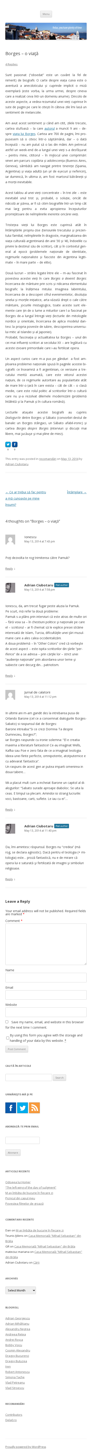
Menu (46, 14)
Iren (8, 1366)
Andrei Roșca (14, 1340)
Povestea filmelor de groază (24, 1204)
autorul (49, 128)
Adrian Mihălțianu (17, 1324)
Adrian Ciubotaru (16, 464)
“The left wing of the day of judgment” (30, 1187)
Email (9, 987)
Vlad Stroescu (14, 1388)
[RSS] (34, 1107)
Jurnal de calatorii (37, 692)
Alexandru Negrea (17, 1329)
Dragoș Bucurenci (17, 1356)
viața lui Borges (24, 134)
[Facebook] (10, 1107)
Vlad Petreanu (15, 1382)
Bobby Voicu (13, 1345)
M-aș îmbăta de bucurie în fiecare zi (29, 1193)
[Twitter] (22, 1107)
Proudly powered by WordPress (25, 1447)
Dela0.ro (11, 1420)
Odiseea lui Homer (18, 1182)
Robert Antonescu (17, 1372)
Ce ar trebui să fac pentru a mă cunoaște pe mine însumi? (25, 498)
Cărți (36, 1262)
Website (11, 1005)
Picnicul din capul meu (20, 1198)
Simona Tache (15, 1377)
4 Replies (11, 64)
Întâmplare (77, 492)
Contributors (13, 1415)
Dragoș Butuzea (16, 1361)
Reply (9, 569)
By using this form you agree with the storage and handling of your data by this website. (46, 1038)
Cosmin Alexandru (17, 1350)
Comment (14, 921)
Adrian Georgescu (17, 1318)
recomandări (47, 459)
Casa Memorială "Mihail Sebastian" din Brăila (44, 1246)
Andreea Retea (15, 1334)
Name (9, 970)
